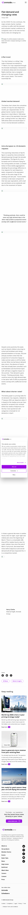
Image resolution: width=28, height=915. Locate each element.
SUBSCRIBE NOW (13, 821)
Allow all (14, 466)
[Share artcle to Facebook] (2, 675)
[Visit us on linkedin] (23, 846)
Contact (3, 876)
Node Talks (4, 858)
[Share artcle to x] (11, 675)
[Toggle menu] (26, 2)
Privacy (20, 903)
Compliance (10, 903)
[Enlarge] (24, 40)
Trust (24, 903)
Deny (14, 474)
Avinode (4, 890)
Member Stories (6, 852)
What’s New (5, 870)
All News (5, 681)
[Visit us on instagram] (23, 850)
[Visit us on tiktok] (23, 861)
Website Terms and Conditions (10, 906)
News (3, 861)
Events (3, 855)
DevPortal (4, 867)
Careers (3, 873)
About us (4, 846)
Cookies (3, 903)
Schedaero (5, 893)
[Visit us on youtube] (23, 857)
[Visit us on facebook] (23, 853)
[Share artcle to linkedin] (7, 675)
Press (3, 879)
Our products (5, 849)
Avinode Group (8, 3)
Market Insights (17, 681)
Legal (15, 903)
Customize (13, 470)
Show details (20, 462)
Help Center (5, 864)
